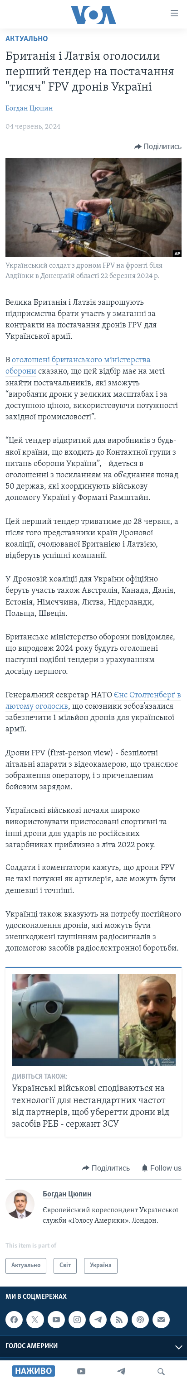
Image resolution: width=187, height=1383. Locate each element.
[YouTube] (81, 1371)
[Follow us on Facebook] (14, 1319)
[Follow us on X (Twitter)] (35, 1319)
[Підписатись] (161, 1319)
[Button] (158, 147)
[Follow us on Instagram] (77, 1319)
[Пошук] (161, 1371)
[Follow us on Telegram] (98, 1319)
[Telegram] (121, 1371)
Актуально (26, 39)
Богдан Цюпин (29, 108)
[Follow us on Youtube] (56, 1319)
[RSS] (119, 1319)
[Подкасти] (140, 1319)
